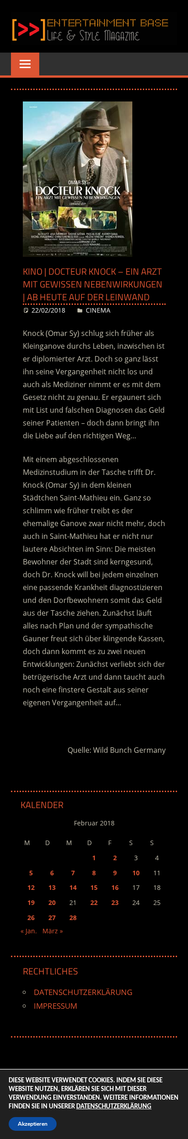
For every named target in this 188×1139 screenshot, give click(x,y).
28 (73, 917)
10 (136, 872)
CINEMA (98, 310)
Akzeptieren (32, 1124)
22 (94, 902)
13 (52, 887)
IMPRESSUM (55, 1006)
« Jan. (29, 930)
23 (115, 902)
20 (52, 902)
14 (73, 887)
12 (31, 887)
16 (115, 887)
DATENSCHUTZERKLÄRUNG (83, 992)
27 (52, 917)
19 (31, 902)
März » (52, 930)
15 (94, 887)
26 (31, 917)
